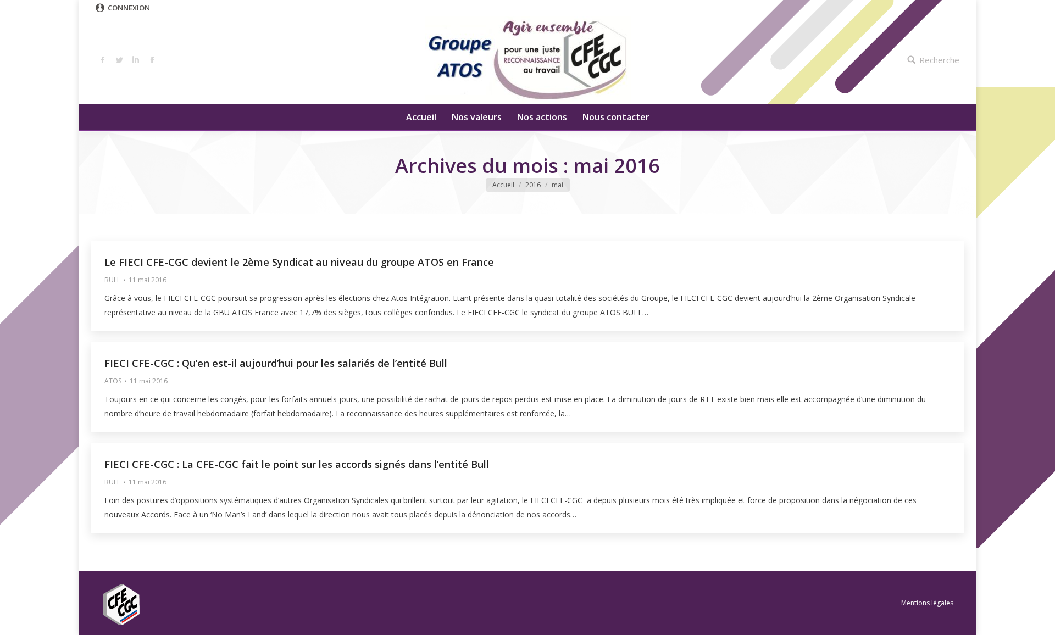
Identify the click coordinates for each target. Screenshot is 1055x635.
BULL (112, 280)
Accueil (503, 185)
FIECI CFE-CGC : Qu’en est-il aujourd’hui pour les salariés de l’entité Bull (275, 363)
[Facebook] (103, 60)
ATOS (112, 381)
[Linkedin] (136, 60)
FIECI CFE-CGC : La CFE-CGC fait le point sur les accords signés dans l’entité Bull (296, 464)
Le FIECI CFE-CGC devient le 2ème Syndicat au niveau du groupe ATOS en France (299, 262)
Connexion (129, 8)
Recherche (939, 60)
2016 (533, 185)
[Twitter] (119, 60)
